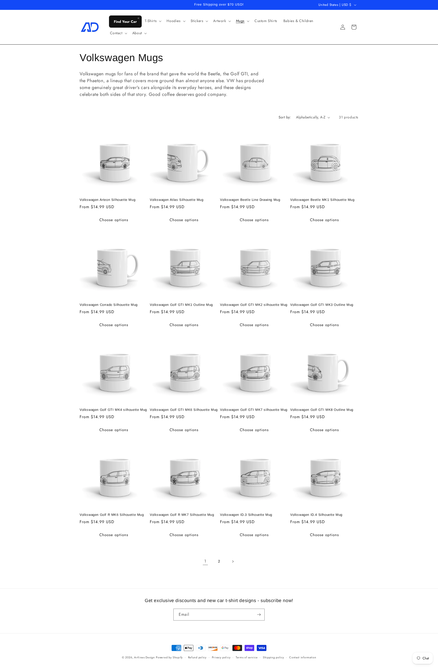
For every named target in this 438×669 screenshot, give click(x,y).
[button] (153, 20)
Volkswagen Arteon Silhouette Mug (107, 200)
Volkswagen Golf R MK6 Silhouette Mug (112, 515)
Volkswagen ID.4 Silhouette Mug (316, 515)
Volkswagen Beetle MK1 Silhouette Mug (322, 200)
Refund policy (197, 657)
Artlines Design (144, 657)
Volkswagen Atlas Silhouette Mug (177, 200)
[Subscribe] (258, 615)
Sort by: (285, 117)
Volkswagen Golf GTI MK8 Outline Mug (321, 410)
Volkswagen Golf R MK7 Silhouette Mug (182, 515)
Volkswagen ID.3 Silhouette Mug (246, 515)
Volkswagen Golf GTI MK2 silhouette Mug (253, 305)
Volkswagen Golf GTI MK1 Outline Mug (181, 305)
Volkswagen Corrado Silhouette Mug (109, 305)
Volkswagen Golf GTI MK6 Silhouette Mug (184, 410)
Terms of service (247, 657)
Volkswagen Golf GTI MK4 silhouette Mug (113, 410)
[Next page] (232, 561)
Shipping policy (273, 657)
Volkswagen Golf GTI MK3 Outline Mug (321, 305)
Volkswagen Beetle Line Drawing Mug (250, 200)
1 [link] (205, 561)
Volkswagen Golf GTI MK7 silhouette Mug (253, 410)
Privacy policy (221, 657)
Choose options (113, 220)
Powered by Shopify (169, 657)
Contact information (302, 657)
